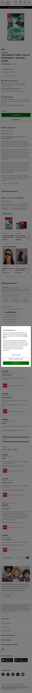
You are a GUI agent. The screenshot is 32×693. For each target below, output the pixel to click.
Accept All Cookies (15, 363)
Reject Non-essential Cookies (16, 358)
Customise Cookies (16, 354)
